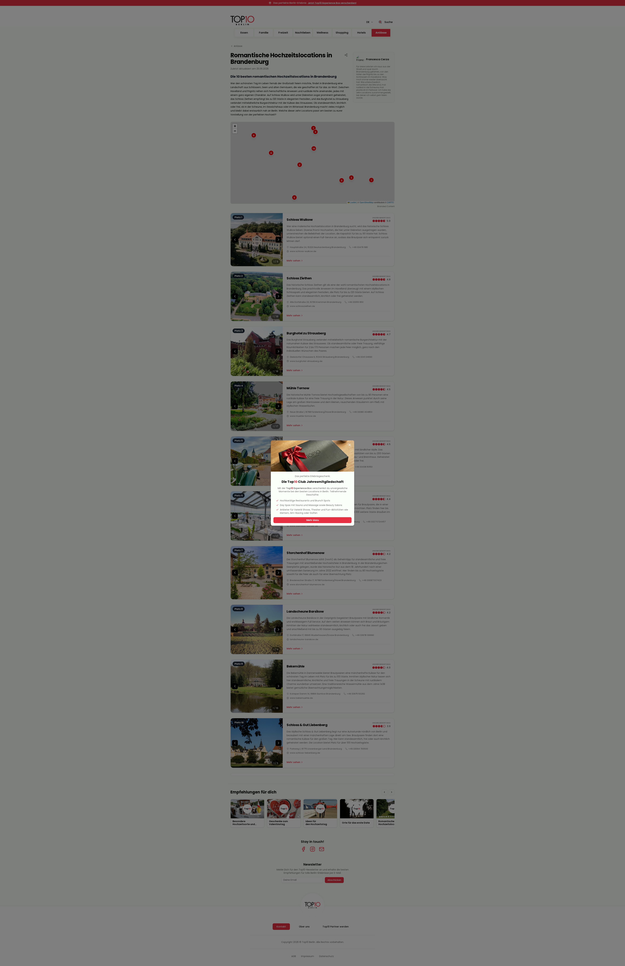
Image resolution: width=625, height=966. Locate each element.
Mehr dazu (312, 520)
